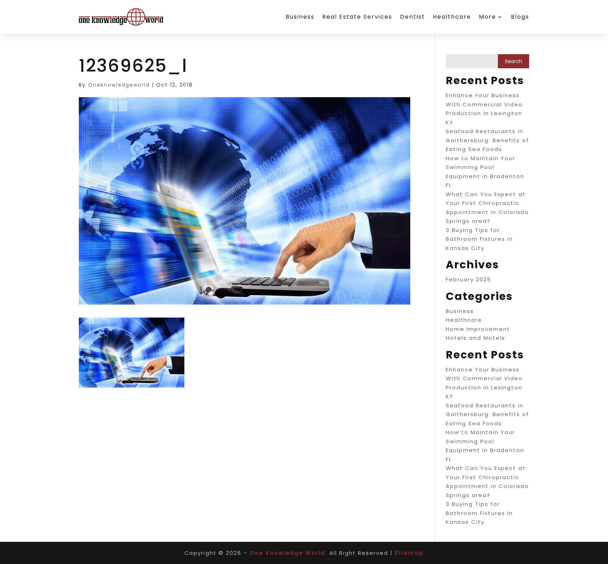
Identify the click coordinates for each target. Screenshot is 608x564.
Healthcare (452, 17)
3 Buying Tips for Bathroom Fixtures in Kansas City (479, 239)
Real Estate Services (357, 17)
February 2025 (468, 279)
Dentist (412, 17)
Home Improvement (478, 329)
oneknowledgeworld (119, 84)
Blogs (520, 17)
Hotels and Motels (475, 337)
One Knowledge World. (288, 553)
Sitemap (409, 553)
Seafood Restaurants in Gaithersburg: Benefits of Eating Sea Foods (487, 140)
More (487, 17)
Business (300, 17)
